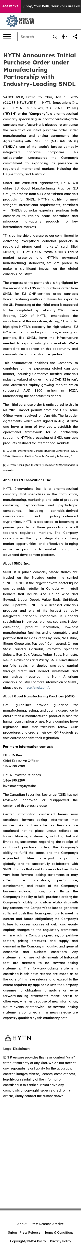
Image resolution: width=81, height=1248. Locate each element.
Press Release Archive (47, 1224)
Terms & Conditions (58, 1232)
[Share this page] (75, 36)
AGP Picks (10, 6)
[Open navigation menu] (7, 36)
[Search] (55, 36)
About (22, 1224)
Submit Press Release (24, 1232)
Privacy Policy (60, 1241)
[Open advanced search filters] (64, 36)
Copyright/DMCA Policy (28, 1241)
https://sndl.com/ (36, 688)
